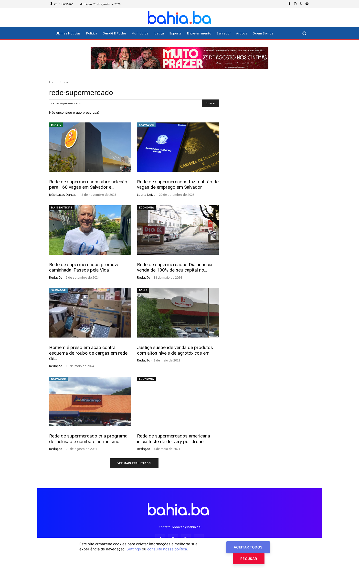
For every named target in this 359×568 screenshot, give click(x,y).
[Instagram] (295, 4)
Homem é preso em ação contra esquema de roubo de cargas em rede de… (88, 353)
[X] (301, 4)
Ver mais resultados (134, 463)
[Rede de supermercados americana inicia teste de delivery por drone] (178, 401)
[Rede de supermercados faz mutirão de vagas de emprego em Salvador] (178, 147)
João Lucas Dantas (62, 194)
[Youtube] (307, 4)
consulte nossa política (167, 549)
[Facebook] (289, 4)
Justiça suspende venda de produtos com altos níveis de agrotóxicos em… (175, 350)
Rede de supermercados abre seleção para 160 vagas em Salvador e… (88, 184)
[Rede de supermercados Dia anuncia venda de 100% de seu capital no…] (178, 230)
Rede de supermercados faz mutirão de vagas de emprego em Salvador (178, 184)
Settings (134, 549)
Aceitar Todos (248, 547)
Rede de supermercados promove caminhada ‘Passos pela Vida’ (84, 267)
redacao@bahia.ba (186, 527)
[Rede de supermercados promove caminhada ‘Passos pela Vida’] (90, 230)
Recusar (248, 559)
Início (52, 82)
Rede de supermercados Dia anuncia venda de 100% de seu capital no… (174, 267)
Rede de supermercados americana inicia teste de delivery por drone (173, 438)
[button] (304, 33)
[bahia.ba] (179, 17)
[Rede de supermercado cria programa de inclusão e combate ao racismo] (90, 401)
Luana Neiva (146, 194)
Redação (55, 277)
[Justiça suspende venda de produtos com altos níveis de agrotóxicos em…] (178, 313)
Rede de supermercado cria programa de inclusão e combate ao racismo (88, 438)
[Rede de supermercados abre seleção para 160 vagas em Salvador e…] (90, 147)
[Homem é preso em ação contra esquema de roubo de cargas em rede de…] (90, 313)
